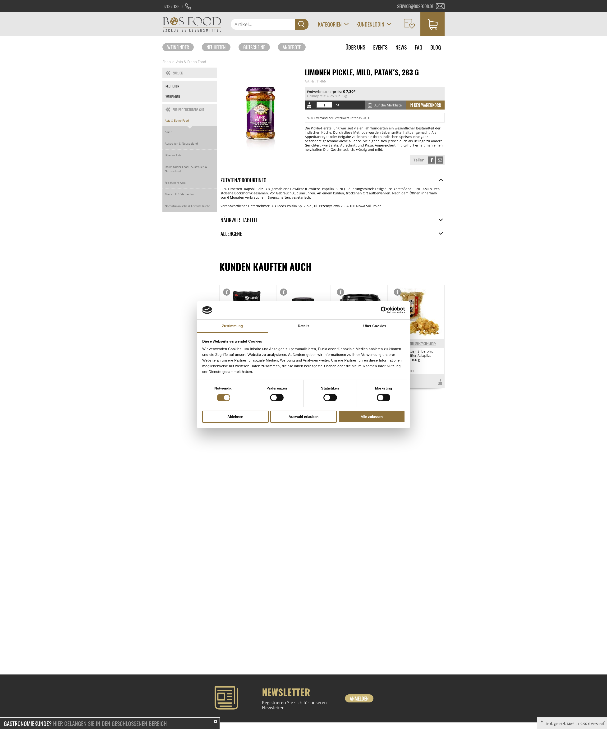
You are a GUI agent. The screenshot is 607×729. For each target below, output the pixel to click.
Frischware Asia (175, 183)
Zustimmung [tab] (232, 326)
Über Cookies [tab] (374, 326)
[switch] (277, 397)
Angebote (292, 47)
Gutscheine (254, 47)
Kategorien (330, 24)
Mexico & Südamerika (179, 194)
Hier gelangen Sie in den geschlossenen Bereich (85, 723)
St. (338, 105)
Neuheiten (216, 47)
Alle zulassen (372, 416)
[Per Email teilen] (439, 160)
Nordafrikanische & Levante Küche (187, 206)
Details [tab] (303, 326)
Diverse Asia (173, 155)
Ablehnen (235, 416)
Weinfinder (178, 47)
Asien (168, 132)
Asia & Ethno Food (191, 61)
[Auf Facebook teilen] (431, 160)
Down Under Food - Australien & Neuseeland (186, 169)
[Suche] (301, 24)
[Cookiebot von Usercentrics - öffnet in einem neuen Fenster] (384, 310)
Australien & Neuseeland (181, 144)
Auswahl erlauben (303, 416)
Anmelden (359, 698)
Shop (166, 61)
